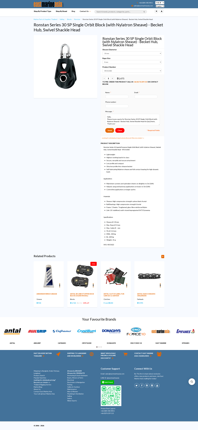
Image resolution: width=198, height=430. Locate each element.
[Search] (144, 12)
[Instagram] (152, 385)
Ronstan (77, 19)
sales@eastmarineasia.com (143, 6)
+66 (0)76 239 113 (107, 413)
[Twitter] (136, 385)
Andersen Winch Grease (47, 294)
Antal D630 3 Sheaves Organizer (146, 295)
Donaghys (111, 343)
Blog (73, 11)
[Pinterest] (147, 385)
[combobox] (120, 11)
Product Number (109, 67)
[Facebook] (141, 385)
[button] (191, 381)
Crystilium (86, 343)
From (108, 303)
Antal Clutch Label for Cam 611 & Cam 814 (114, 295)
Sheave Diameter (109, 50)
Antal (12, 343)
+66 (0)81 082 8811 (146, 3)
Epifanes (185, 343)
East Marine (161, 343)
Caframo (62, 343)
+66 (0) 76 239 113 (140, 82)
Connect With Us (143, 368)
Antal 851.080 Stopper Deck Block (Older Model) (82, 295)
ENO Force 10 (136, 343)
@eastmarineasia (113, 378)
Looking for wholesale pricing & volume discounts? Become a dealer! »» (123, 138)
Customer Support (110, 368)
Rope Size (106, 58)
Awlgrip (37, 343)
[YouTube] (157, 385)
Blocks (69, 19)
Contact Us (84, 11)
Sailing (62, 19)
